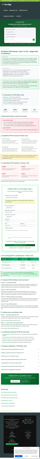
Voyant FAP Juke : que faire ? (10, 29)
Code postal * (7, 219)
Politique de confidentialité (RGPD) (28, 422)
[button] (38, 448)
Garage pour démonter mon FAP (11, 34)
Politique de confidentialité (20, 242)
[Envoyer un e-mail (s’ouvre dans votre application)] (37, 0)
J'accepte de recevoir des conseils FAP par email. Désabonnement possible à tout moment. (20, 238)
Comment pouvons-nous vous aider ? (11, 195)
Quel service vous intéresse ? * (10, 214)
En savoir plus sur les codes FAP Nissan (17, 181)
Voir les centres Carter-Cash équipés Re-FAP (10, 328)
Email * (6, 223)
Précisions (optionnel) (9, 228)
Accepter (18, 456)
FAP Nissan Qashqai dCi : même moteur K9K (9, 394)
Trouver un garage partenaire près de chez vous (10, 320)
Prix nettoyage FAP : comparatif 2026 (8, 403)
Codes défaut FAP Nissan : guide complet (8, 392)
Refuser (26, 456)
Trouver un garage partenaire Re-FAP (8, 405)
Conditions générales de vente (28, 420)
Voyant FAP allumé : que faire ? (6, 400)
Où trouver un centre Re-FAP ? (11, 36)
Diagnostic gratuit (15, 381)
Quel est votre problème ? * (10, 205)
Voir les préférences (35, 456)
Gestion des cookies (28, 423)
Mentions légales (28, 419)
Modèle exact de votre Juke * (10, 210)
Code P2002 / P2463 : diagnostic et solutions (9, 397)
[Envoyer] (34, 40)
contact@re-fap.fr (12, 433)
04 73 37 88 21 (25, 381)
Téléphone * (22, 223)
